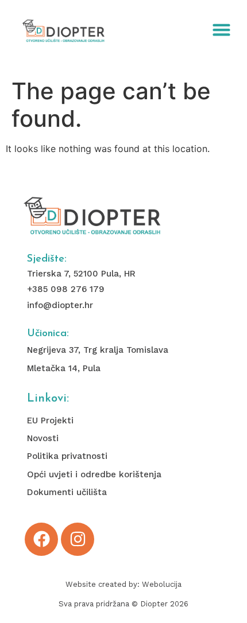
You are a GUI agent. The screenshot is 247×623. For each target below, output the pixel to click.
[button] (221, 29)
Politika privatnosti (67, 456)
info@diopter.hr (60, 305)
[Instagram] (77, 539)
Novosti (43, 438)
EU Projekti (50, 420)
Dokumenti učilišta (67, 492)
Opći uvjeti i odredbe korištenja (94, 474)
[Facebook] (41, 539)
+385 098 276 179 (66, 289)
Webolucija (162, 584)
